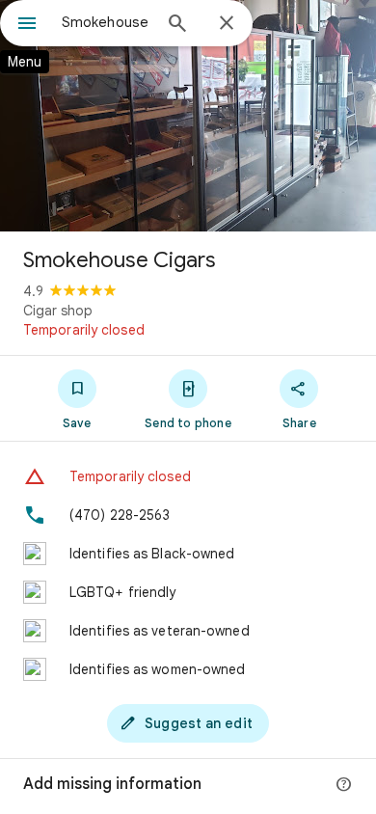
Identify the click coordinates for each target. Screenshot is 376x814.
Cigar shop (58, 310)
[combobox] (106, 22)
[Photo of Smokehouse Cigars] (188, 115)
